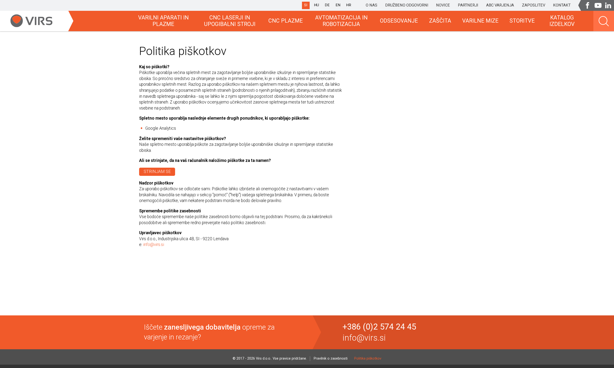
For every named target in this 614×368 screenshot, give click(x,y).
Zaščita (440, 21)
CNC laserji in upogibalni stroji (229, 21)
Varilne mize (480, 21)
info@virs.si (153, 244)
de (327, 5)
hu (316, 5)
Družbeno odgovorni (406, 5)
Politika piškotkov (367, 358)
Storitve (522, 21)
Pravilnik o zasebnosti (331, 358)
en (338, 5)
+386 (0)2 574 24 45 (379, 327)
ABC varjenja (500, 5)
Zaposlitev (533, 5)
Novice (443, 5)
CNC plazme (285, 21)
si (305, 5)
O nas (371, 5)
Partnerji (468, 5)
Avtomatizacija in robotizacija (341, 21)
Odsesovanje (399, 21)
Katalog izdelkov (562, 21)
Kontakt (562, 5)
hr (348, 5)
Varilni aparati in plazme (163, 21)
